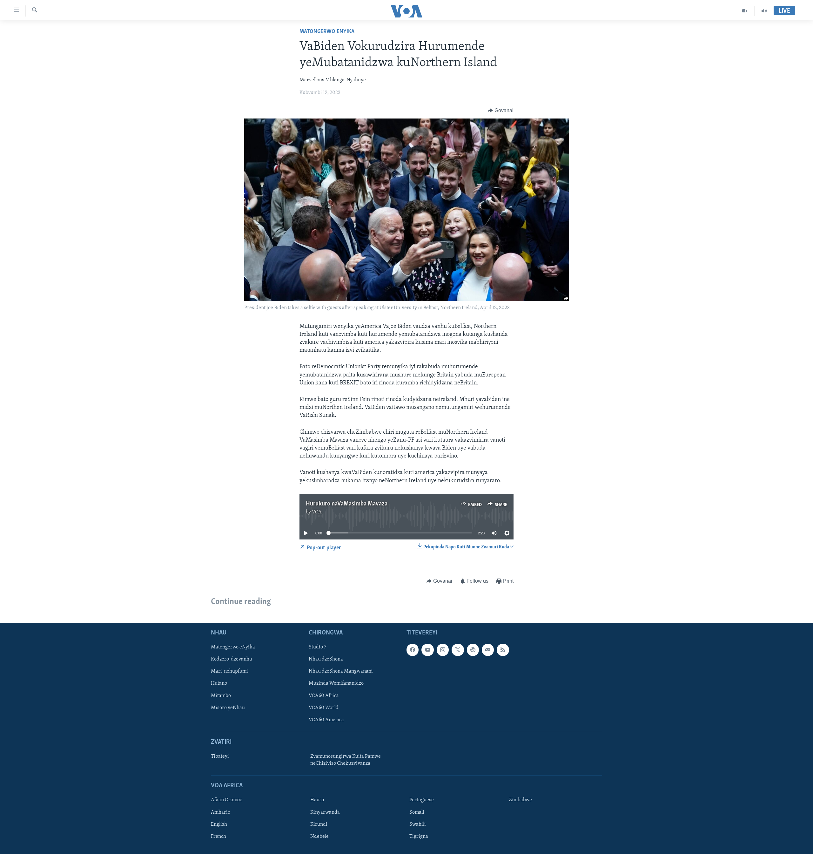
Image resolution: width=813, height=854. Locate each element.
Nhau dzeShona (326, 659)
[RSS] (503, 650)
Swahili (417, 824)
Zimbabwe (520, 800)
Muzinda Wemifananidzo (336, 683)
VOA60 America (326, 719)
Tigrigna (418, 836)
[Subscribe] (488, 650)
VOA (317, 512)
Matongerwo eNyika (326, 32)
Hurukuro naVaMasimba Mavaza (346, 504)
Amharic (220, 812)
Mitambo (221, 695)
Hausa (317, 800)
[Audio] (764, 11)
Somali (416, 812)
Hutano (219, 683)
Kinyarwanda (325, 812)
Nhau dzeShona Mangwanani (341, 671)
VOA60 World (324, 707)
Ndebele (319, 836)
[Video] (745, 11)
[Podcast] (473, 650)
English (219, 824)
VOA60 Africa (324, 695)
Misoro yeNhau (228, 707)
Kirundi (318, 824)
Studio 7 (317, 647)
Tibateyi (220, 756)
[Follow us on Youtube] (427, 650)
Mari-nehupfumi (229, 671)
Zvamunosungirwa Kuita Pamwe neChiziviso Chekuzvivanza (345, 760)
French (218, 836)
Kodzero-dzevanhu (231, 659)
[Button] (501, 110)
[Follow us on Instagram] (443, 650)
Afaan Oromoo (226, 800)
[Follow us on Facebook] (412, 650)
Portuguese (421, 800)
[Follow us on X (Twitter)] (458, 650)
